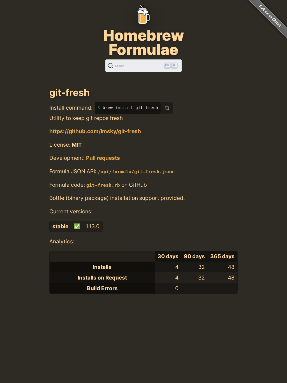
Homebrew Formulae (143, 42)
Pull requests (103, 157)
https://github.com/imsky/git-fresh (95, 131)
